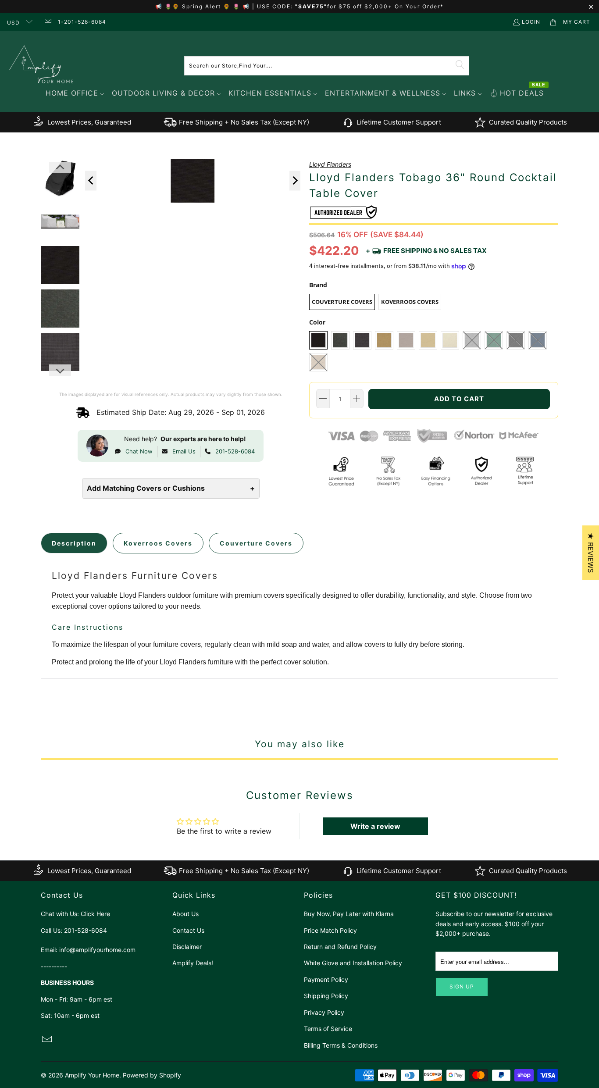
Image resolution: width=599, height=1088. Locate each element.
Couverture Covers (342, 302)
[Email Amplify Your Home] (47, 21)
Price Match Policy (330, 930)
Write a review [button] (375, 826)
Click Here (95, 913)
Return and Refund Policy (340, 946)
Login (531, 21)
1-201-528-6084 (82, 21)
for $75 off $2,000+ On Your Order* (385, 6)
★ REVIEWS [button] (590, 552)
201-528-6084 (235, 451)
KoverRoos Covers (410, 302)
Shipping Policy (326, 995)
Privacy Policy (324, 1012)
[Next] (295, 180)
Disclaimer (187, 946)
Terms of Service (328, 1028)
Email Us (184, 451)
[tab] (74, 543)
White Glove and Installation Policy (353, 963)
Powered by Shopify (152, 1075)
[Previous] (90, 180)
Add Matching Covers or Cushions (171, 488)
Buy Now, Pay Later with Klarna (349, 913)
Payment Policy (326, 979)
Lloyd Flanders (330, 164)
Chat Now (139, 451)
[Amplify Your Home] (42, 65)
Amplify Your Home (92, 1075)
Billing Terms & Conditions (341, 1045)
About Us (185, 913)
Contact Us (188, 930)
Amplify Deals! (192, 963)
